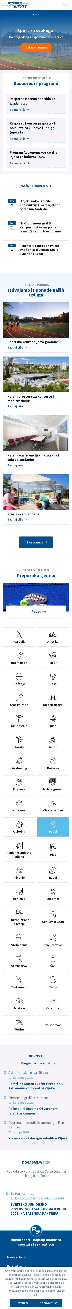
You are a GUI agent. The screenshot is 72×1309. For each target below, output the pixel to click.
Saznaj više (17, 110)
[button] (30, 14)
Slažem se (22, 1303)
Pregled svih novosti (36, 1063)
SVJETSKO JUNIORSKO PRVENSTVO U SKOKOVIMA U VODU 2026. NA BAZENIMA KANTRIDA (38, 1209)
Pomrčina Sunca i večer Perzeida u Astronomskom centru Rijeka (35, 1086)
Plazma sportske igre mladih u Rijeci (37, 1138)
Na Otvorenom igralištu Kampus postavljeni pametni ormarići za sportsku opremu (40, 227)
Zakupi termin (36, 47)
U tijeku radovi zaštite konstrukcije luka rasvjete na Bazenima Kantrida (40, 205)
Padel (36, 611)
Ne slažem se (48, 1303)
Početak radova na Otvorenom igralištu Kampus (33, 1110)
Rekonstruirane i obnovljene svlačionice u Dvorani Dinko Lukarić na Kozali (39, 250)
